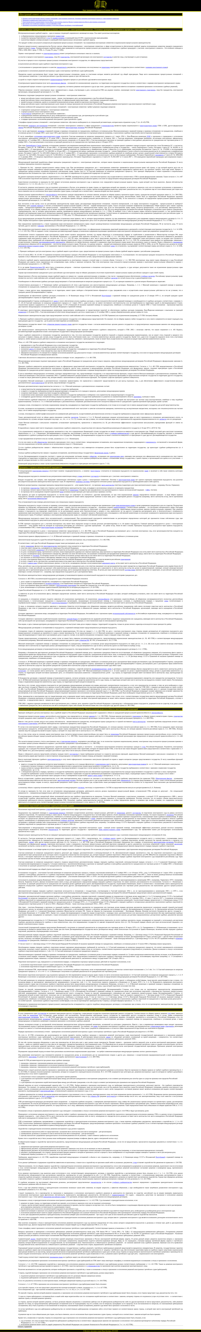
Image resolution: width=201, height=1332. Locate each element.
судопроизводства (107, 126)
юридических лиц (102, 764)
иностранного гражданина (145, 90)
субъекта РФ (94, 1096)
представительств (38, 383)
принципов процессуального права (31, 246)
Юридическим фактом (164, 778)
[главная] (100, 8)
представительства (54, 759)
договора (36, 555)
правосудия (60, 36)
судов (48, 809)
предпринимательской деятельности (52, 242)
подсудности (26, 113)
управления (29, 546)
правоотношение (119, 507)
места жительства (108, 485)
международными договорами (52, 527)
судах (144, 747)
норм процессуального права (109, 829)
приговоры (33, 1057)
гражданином (125, 559)
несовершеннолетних (99, 669)
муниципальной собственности (124, 613)
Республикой (106, 296)
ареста (31, 349)
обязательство (42, 442)
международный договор (67, 780)
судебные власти (109, 838)
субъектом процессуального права (59, 324)
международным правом (137, 764)
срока (166, 601)
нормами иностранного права (156, 67)
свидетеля (74, 417)
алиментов (22, 312)
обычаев (41, 226)
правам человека (58, 38)
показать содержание (25, 1326)
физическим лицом (101, 453)
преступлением (81, 1057)
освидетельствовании (59, 603)
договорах (170, 815)
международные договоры (75, 127)
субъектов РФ (84, 640)
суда (48, 38)
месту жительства (48, 1096)
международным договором (163, 842)
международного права (148, 126)
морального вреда (108, 563)
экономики (137, 397)
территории (105, 67)
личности (163, 419)
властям (85, 840)
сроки (113, 246)
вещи (62, 492)
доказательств (62, 67)
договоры (41, 131)
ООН (149, 136)
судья (135, 1162)
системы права (130, 570)
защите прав (32, 563)
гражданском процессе (51, 53)
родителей (22, 671)
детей (109, 669)
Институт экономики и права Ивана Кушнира (97, 1331)
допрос (31, 842)
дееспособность (51, 194)
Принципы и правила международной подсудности (38, 20)
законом (136, 495)
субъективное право (157, 1026)
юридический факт (47, 1091)
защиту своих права (95, 775)
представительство (50, 546)
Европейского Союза (33, 145)
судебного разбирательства (122, 1182)
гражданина (49, 57)
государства (107, 57)
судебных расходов (148, 276)
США (148, 490)
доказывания (177, 242)
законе (108, 1037)
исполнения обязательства (37, 498)
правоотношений (118, 1195)
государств (95, 476)
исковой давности (36, 206)
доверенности (151, 442)
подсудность (95, 471)
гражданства (65, 57)
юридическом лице (117, 456)
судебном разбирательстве (119, 433)
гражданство (178, 716)
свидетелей (178, 844)
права (33, 48)
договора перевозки (52, 583)
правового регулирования (38, 126)
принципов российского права (54, 1197)
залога (55, 301)
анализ (33, 1239)
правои (42, 716)
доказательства (96, 1182)
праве (93, 818)
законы (20, 127)
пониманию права (56, 1257)
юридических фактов (58, 83)
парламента (159, 155)
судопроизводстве (93, 1266)
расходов (114, 278)
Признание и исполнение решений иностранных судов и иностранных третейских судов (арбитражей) (53, 25)
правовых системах (83, 481)
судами (79, 476)
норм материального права (125, 505)
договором (46, 1019)
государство (42, 1013)
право (95, 1026)
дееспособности (103, 599)
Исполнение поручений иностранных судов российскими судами (42, 23)
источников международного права (47, 136)
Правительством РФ (37, 267)
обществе (93, 456)
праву (146, 471)
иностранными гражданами (66, 585)
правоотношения (56, 79)
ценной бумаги (72, 619)
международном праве (127, 480)
